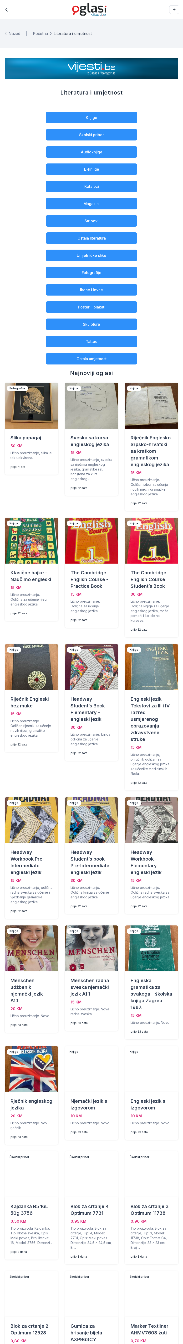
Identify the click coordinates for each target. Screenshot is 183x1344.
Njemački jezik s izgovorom (89, 1104)
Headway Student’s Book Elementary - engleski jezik (88, 709)
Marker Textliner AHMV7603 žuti (149, 1329)
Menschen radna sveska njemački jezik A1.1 (90, 987)
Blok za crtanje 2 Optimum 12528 (29, 1329)
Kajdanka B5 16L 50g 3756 (29, 1210)
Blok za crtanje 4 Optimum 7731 (90, 1210)
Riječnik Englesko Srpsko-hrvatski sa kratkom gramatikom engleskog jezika (151, 451)
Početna (40, 33)
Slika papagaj (25, 438)
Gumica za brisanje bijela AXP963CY (86, 1332)
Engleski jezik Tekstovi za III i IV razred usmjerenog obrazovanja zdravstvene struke (150, 719)
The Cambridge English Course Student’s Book (148, 579)
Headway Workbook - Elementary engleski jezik (146, 862)
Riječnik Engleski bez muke (29, 702)
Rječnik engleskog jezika (31, 1104)
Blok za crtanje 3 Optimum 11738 (150, 1210)
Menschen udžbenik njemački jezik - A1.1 (28, 990)
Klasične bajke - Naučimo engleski (30, 576)
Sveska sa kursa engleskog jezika (90, 441)
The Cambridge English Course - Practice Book (89, 579)
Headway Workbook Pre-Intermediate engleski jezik (27, 862)
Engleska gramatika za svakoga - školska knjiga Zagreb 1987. (151, 994)
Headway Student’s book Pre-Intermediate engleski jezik (90, 862)
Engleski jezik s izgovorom (148, 1104)
